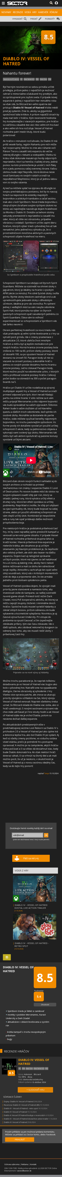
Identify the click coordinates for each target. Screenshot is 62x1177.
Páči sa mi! (31, 858)
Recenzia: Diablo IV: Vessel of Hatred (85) (22, 1105)
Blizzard (37, 1074)
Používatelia (38, 991)
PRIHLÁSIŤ (20, 1139)
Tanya (46, 773)
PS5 (37, 79)
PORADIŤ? (50, 18)
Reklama (24, 1164)
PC (21, 79)
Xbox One (43, 79)
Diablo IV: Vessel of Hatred (15, 1112)
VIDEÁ (28, 12)
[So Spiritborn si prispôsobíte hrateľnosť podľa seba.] (31, 271)
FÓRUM (53, 12)
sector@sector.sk (24, 1171)
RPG (24, 1077)
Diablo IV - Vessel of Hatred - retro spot (21, 1108)
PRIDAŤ (33, 18)
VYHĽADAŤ (17, 18)
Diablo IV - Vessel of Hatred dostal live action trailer (26, 1118)
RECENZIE (18, 12)
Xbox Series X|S (29, 79)
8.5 (11, 1073)
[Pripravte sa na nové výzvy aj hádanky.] (31, 669)
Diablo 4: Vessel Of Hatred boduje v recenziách (24, 1115)
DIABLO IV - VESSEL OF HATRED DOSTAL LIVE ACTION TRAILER (30, 906)
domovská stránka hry (33, 1079)
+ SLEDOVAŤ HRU (35, 1089)
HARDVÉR (43, 12)
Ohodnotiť (45, 1005)
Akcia (30, 1077)
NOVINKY (6, 12)
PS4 (49, 79)
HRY (34, 12)
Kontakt (33, 1164)
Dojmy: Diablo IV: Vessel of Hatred (18, 1101)
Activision (28, 1074)
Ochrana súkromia (11, 1164)
